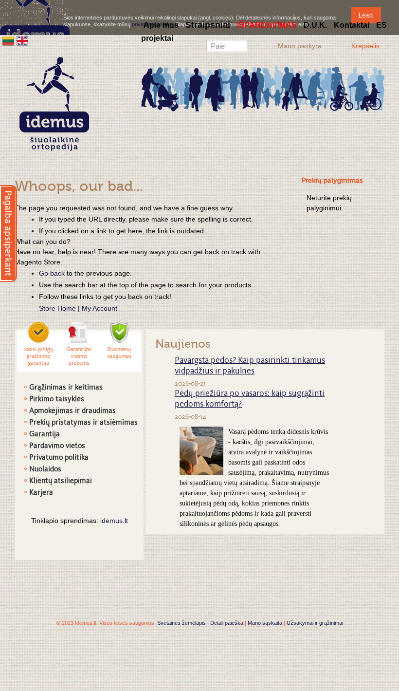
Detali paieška (226, 623)
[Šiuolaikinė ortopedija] (262, 88)
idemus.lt (114, 520)
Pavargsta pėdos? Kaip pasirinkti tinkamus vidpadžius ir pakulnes (250, 366)
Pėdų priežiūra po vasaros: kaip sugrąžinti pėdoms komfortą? (250, 399)
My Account (99, 308)
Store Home (57, 308)
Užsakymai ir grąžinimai (315, 623)
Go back (52, 273)
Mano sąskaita (265, 623)
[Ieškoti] (240, 47)
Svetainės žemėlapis (181, 623)
